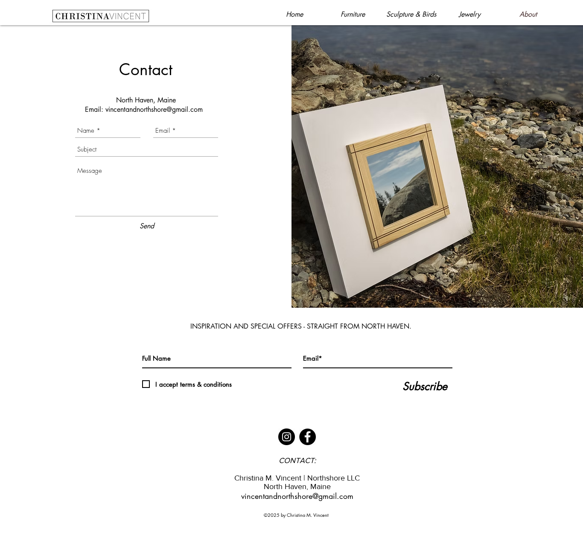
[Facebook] (307, 436)
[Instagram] (286, 436)
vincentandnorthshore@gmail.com (154, 109)
